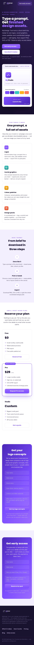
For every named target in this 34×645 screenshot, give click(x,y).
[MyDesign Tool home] (9, 3)
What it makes (7, 629)
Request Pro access (17, 391)
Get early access (24, 3)
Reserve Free (17, 357)
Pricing (26, 629)
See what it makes (11, 52)
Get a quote (17, 425)
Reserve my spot (17, 586)
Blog (3, 633)
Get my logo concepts (17, 509)
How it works (18, 629)
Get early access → (11, 46)
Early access (11, 633)
